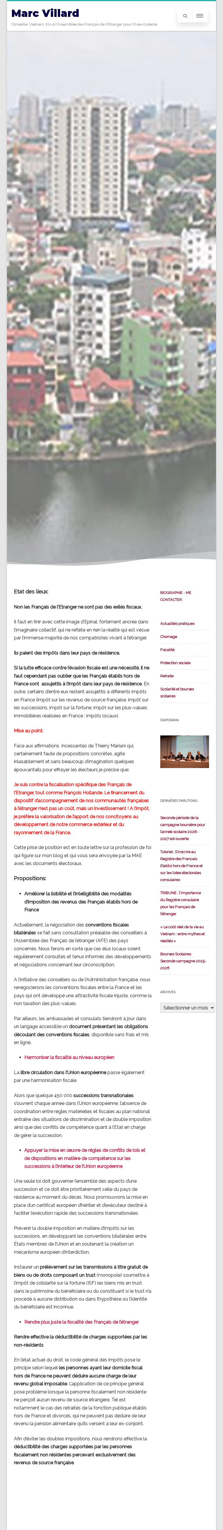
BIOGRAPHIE (171, 592)
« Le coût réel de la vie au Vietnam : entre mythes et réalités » (182, 934)
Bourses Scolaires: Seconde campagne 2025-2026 (183, 961)
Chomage (168, 636)
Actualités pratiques (177, 623)
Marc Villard (45, 13)
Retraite (167, 676)
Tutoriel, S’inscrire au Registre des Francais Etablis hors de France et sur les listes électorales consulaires (181, 866)
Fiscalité (167, 650)
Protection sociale (175, 663)
